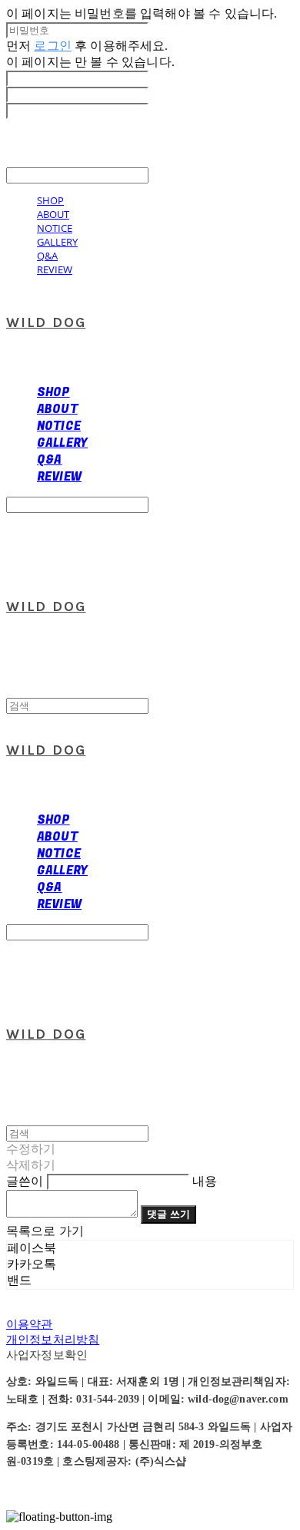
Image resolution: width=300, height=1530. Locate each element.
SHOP (50, 200)
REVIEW (54, 269)
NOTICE (54, 228)
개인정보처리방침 (52, 1339)
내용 (204, 1181)
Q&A (47, 256)
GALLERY (57, 242)
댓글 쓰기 (168, 1214)
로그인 (52, 45)
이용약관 (29, 1324)
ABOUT (53, 214)
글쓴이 (24, 1181)
